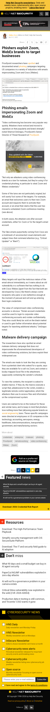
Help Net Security (36, 696)
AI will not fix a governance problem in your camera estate (24, 498)
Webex (6, 445)
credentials (7, 437)
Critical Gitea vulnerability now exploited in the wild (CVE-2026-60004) (23, 591)
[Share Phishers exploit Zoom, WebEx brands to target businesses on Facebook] (27, 42)
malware (29, 437)
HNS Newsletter (15, 632)
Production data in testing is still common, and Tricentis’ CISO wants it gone (23, 600)
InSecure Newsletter (17, 640)
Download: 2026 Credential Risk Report (20, 507)
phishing (23, 66)
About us (30, 701)
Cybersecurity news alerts (20, 648)
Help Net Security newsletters (20, 3)
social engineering (10, 413)
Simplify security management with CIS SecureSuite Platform (22, 539)
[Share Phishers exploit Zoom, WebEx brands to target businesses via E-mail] (41, 42)
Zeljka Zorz (13, 35)
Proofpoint (34, 135)
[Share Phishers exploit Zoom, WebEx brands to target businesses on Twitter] (32, 42)
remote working (21, 441)
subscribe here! (36, 7)
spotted (31, 63)
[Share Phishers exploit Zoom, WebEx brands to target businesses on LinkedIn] (36, 42)
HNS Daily (12, 624)
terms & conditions (39, 685)
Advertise (38, 701)
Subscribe (41, 679)
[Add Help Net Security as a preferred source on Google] (46, 42)
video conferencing (38, 441)
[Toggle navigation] (47, 14)
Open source (13, 669)
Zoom (14, 445)
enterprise (19, 437)
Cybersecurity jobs (16, 659)
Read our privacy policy (16, 701)
